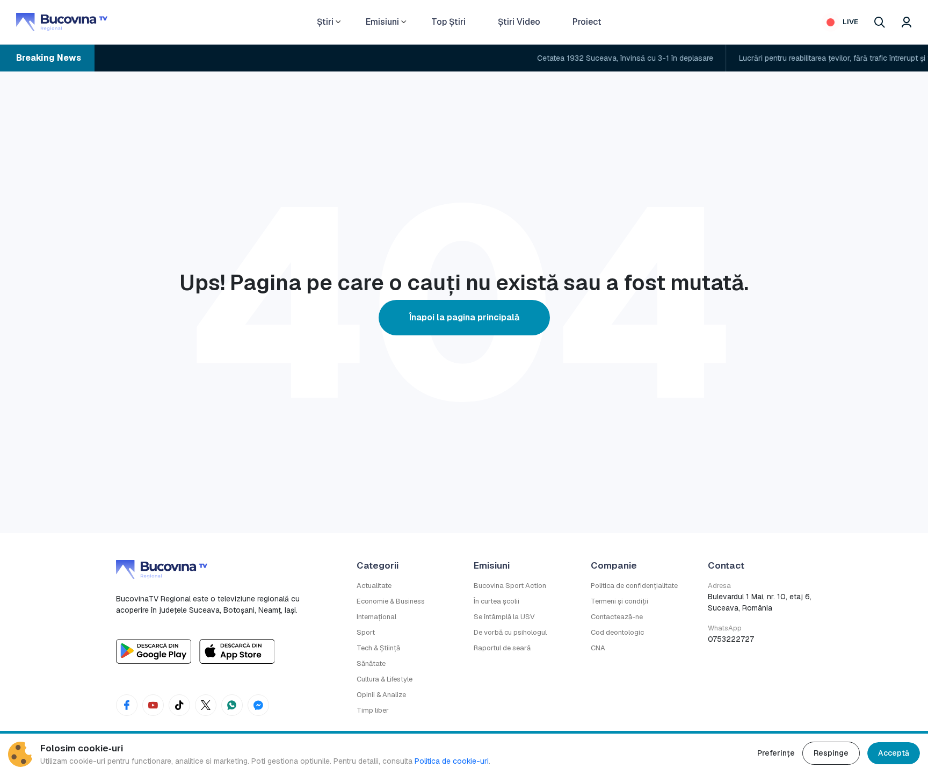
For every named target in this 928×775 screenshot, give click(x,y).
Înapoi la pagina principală (464, 317)
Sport (366, 632)
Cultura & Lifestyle (384, 679)
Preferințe (776, 753)
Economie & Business (391, 601)
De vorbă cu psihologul (510, 632)
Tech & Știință (378, 647)
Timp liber (373, 710)
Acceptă (893, 753)
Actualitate (374, 585)
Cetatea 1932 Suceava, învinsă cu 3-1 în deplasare (608, 58)
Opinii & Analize (381, 694)
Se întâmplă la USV (504, 616)
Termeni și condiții (619, 601)
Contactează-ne (617, 616)
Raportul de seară (502, 647)
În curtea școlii (496, 601)
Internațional (376, 616)
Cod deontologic (617, 632)
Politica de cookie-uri (452, 761)
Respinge (831, 753)
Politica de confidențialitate (634, 585)
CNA (598, 647)
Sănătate (371, 663)
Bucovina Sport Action (510, 585)
